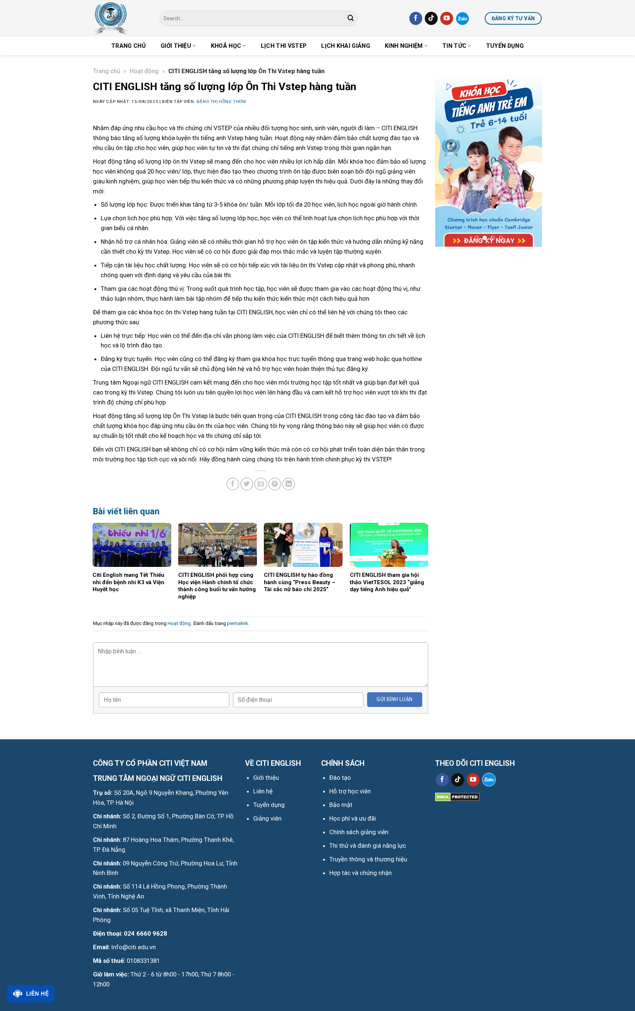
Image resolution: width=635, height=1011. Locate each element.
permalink (237, 623)
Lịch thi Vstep (283, 45)
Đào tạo (340, 777)
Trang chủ (128, 45)
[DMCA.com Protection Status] (457, 796)
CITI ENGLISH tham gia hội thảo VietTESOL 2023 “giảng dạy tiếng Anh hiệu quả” (387, 582)
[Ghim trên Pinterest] (274, 484)
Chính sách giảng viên (358, 832)
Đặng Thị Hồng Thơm (221, 101)
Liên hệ (37, 993)
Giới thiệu (176, 45)
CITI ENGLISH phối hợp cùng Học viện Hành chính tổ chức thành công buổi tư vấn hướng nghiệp (217, 586)
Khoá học (226, 45)
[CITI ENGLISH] (120, 18)
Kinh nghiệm (404, 45)
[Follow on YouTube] (446, 18)
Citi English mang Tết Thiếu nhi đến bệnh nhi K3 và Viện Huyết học (128, 582)
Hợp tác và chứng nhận (360, 872)
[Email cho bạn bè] (260, 484)
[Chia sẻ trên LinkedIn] (288, 484)
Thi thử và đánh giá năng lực (367, 845)
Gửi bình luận (394, 699)
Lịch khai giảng (345, 45)
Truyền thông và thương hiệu (368, 859)
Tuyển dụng (505, 45)
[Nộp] (351, 18)
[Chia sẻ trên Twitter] (246, 484)
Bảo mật (340, 804)
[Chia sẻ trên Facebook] (232, 484)
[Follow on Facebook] (415, 18)
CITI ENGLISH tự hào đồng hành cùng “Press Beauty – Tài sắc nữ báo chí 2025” (300, 582)
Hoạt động (144, 71)
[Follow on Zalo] (462, 18)
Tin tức (454, 45)
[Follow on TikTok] (431, 18)
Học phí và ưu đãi (352, 818)
